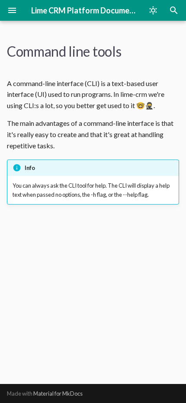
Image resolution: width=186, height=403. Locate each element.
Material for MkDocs (58, 393)
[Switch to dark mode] (153, 10)
